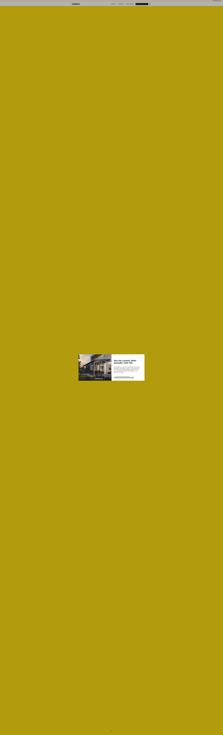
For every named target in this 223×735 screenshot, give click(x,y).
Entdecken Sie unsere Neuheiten (122, 376)
